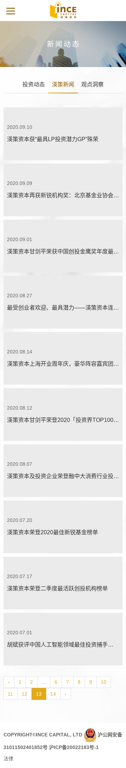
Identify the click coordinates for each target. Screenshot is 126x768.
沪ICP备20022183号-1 (74, 747)
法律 (8, 758)
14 (53, 694)
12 (24, 694)
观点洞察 (92, 84)
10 (103, 682)
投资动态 (33, 84)
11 (10, 694)
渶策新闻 (63, 84)
